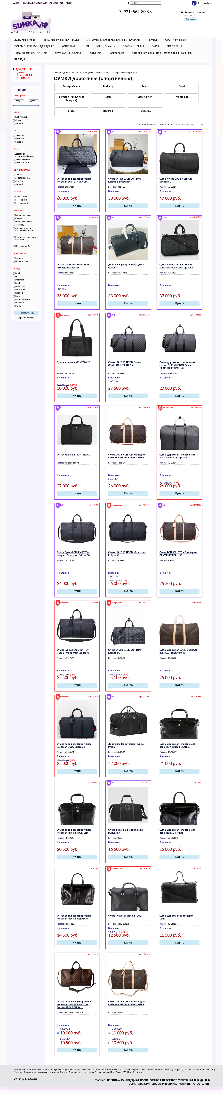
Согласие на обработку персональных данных (180, 1080)
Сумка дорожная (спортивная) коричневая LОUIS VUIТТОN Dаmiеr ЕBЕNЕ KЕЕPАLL (74, 1004)
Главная (16, 3)
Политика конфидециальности (127, 1080)
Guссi (182, 86)
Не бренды (145, 111)
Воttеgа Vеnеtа (71, 86)
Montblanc (182, 97)
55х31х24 (65, 1039)
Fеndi (145, 86)
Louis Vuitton (145, 97)
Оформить (191, 19)
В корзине (194, 12)
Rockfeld (108, 111)
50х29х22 (65, 1029)
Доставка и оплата (35, 3)
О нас (196, 1084)
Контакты (66, 3)
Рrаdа (71, 111)
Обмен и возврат (139, 1084)
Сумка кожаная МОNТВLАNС (73, 362)
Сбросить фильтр (26, 318)
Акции (53, 3)
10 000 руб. (71, 1034)
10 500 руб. (71, 1043)
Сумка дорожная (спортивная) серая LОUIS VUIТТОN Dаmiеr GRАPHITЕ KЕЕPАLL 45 (177, 365)
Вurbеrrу (108, 86)
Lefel (108, 97)
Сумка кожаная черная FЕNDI (125, 916)
